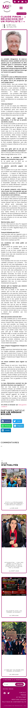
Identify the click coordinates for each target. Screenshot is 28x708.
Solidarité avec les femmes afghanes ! (14, 611)
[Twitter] (18, 1)
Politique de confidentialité (14, 702)
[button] (26, 2)
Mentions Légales (19, 699)
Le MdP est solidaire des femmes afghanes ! (14, 670)
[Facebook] (14, 1)
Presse (23, 695)
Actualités (12, 27)
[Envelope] (22, 1)
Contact (22, 692)
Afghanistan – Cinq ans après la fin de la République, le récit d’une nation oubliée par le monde (14, 565)
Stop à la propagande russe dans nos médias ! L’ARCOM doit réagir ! (14, 504)
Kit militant (21, 697)
